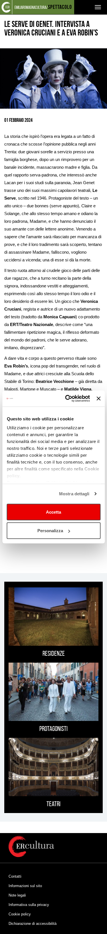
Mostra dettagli (74, 493)
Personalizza (50, 530)
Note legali (17, 895)
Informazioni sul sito (25, 886)
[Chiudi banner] (98, 398)
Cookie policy (20, 914)
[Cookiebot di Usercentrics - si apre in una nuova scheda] (67, 398)
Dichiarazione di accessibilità (32, 923)
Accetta (53, 511)
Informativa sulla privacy (29, 905)
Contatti (15, 876)
